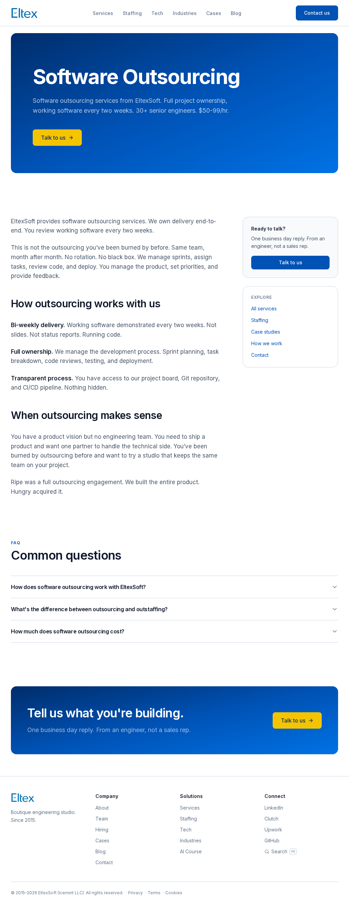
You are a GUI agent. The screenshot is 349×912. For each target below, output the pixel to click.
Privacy (135, 892)
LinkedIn (273, 808)
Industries (185, 13)
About (102, 808)
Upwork (273, 829)
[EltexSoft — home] (24, 13)
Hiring (101, 829)
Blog (236, 13)
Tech (157, 13)
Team (101, 819)
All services (264, 308)
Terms (154, 892)
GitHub (271, 840)
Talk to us (53, 137)
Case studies (265, 332)
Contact (260, 355)
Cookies (173, 892)
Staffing (132, 13)
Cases (213, 13)
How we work (266, 343)
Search (283, 851)
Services (103, 13)
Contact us (317, 13)
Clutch (271, 819)
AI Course (191, 851)
